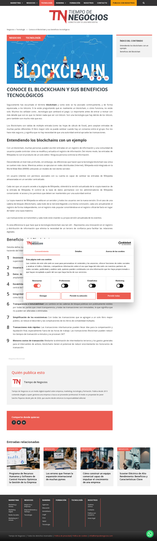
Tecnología (46, 3)
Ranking (60, 3)
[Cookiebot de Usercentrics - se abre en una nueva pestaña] (120, 243)
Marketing (15, 3)
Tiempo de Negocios (35, 382)
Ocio (44, 518)
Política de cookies (79, 536)
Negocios (30, 3)
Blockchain (20, 359)
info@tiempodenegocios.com (101, 536)
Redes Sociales (14, 515)
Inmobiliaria (46, 511)
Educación (45, 508)
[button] (150, 534)
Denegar (43, 296)
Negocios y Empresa (28, 506)
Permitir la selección (78, 296)
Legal (44, 515)
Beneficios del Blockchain (130, 51)
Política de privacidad (62, 536)
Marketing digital (12, 511)
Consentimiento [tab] (42, 251)
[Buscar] (144, 3)
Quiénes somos (91, 506)
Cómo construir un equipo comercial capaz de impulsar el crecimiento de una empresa (97, 478)
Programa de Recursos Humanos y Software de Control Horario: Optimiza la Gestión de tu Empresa (23, 478)
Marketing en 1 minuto (14, 519)
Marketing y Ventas (13, 506)
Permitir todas (114, 296)
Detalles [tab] (78, 251)
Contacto (102, 3)
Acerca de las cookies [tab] (115, 251)
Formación (75, 3)
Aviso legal (91, 518)
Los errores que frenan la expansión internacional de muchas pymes (59, 476)
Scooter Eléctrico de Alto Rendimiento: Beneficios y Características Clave (134, 476)
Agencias (45, 505)
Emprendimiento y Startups (30, 511)
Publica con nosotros (124, 3)
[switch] (64, 286)
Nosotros (88, 3)
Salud (44, 521)
